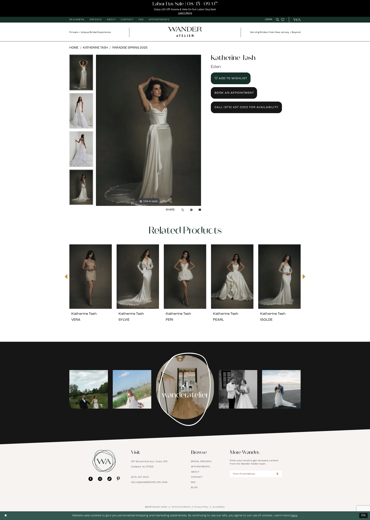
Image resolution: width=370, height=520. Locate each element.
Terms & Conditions (180, 507)
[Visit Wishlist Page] (282, 19)
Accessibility (218, 507)
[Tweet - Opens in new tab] (182, 209)
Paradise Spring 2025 (130, 47)
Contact (197, 477)
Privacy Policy (201, 507)
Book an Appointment (234, 93)
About (195, 472)
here (294, 515)
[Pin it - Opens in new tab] (191, 209)
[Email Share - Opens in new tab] (199, 209)
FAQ (193, 482)
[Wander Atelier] (295, 19)
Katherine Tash (95, 47)
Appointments (200, 467)
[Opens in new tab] (92, 389)
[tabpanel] (81, 74)
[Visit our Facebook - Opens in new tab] (90, 478)
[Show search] (277, 19)
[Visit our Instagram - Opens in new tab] (100, 478)
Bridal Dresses (201, 461)
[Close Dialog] (5, 515)
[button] (269, 19)
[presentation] (90, 276)
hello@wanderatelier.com (149, 482)
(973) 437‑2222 (140, 477)
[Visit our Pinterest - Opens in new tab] (118, 478)
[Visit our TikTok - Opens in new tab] (109, 478)
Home (73, 47)
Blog (194, 487)
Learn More (185, 13)
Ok (363, 515)
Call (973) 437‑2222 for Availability (246, 107)
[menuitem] (77, 20)
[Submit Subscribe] (277, 474)
